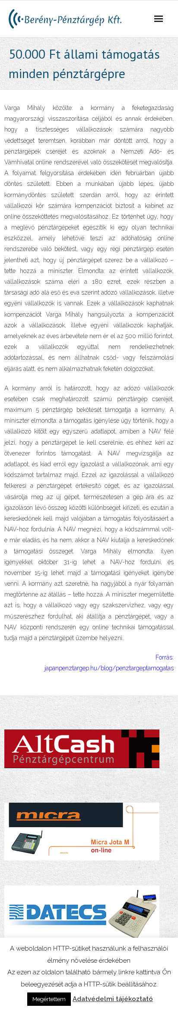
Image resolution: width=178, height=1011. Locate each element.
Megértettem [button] (49, 999)
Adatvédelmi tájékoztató (113, 999)
